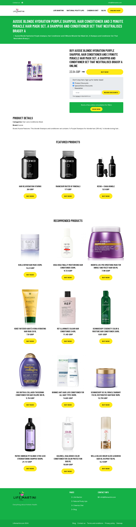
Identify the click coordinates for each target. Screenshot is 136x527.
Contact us (81, 523)
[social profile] (22, 3)
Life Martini (58, 10)
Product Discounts (81, 83)
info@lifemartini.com (115, 3)
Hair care (26, 122)
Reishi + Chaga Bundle (106, 186)
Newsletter (79, 88)
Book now (96, 109)
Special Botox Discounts (84, 86)
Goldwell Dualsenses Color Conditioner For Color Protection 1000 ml (68, 459)
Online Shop (115, 10)
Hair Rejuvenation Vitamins (30, 186)
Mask (41, 122)
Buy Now (104, 72)
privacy (78, 96)
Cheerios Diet (92, 10)
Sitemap (119, 523)
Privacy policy (110, 523)
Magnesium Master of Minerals (68, 186)
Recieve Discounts (111, 92)
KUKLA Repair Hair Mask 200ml (30, 265)
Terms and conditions (95, 523)
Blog (103, 10)
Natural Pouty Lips (75, 10)
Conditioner (34, 122)
